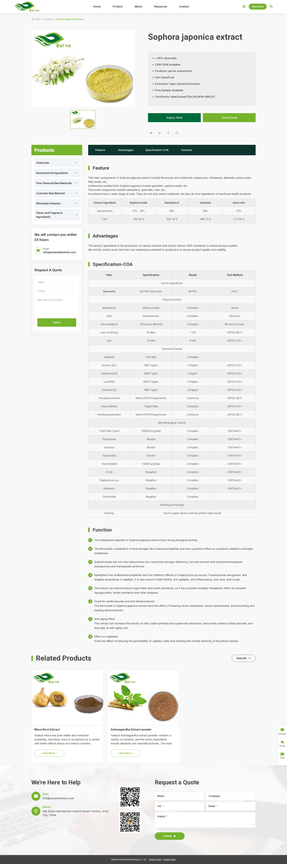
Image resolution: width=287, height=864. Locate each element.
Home (97, 6)
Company (214, 796)
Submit (57, 322)
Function (186, 150)
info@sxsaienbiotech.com (59, 252)
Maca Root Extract (47, 729)
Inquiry (161, 816)
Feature (100, 150)
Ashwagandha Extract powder (131, 729)
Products (49, 19)
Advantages (125, 150)
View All (243, 658)
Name (160, 796)
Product (118, 6)
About (138, 6)
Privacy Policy (155, 859)
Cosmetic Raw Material (50, 193)
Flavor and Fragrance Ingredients (49, 214)
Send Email (229, 117)
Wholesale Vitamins (48, 203)
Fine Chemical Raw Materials (54, 183)
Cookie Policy (169, 859)
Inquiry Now (258, 6)
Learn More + (49, 753)
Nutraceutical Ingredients (52, 173)
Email (212, 806)
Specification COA (157, 150)
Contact (184, 6)
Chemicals (42, 162)
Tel (159, 806)
